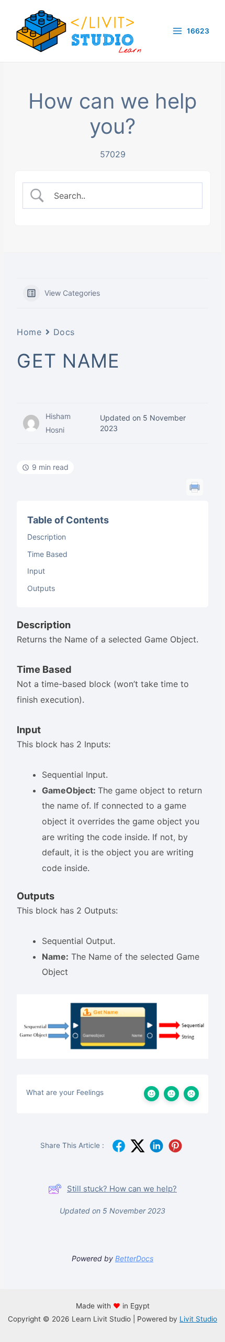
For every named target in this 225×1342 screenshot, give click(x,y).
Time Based (47, 554)
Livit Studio (198, 1319)
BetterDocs (134, 1258)
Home (29, 332)
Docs (64, 332)
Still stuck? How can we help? (122, 1189)
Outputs (41, 588)
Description (46, 536)
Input (36, 570)
